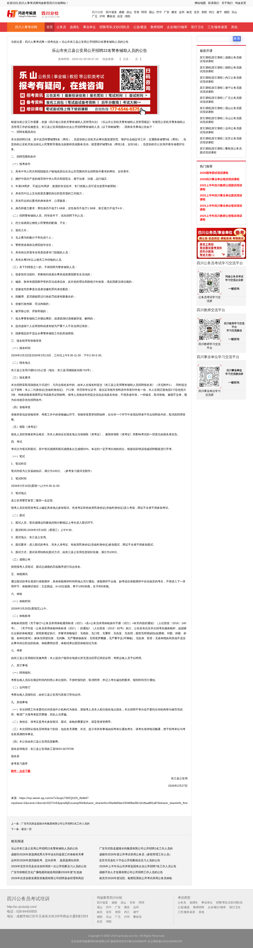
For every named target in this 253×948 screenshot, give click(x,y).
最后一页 (26, 829)
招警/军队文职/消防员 (114, 27)
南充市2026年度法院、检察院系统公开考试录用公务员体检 (135, 878)
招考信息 (53, 41)
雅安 (174, 12)
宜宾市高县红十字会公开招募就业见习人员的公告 (129, 860)
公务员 (61, 27)
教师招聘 (156, 27)
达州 (181, 12)
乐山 (234, 12)
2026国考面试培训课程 (214, 172)
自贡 (120, 16)
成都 (121, 12)
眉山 (151, 12)
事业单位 (89, 27)
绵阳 (127, 16)
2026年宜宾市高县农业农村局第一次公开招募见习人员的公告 (49, 866)
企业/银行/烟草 (177, 27)
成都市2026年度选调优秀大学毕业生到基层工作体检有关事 (47, 854)
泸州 (102, 16)
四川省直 (111, 12)
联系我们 (213, 3)
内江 (211, 12)
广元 (94, 16)
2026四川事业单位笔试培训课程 (219, 179)
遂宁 (219, 12)
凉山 (129, 12)
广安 (166, 12)
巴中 (159, 12)
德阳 (226, 12)
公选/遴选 (140, 27)
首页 (49, 27)
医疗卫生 (197, 27)
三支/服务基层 (217, 27)
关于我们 (227, 3)
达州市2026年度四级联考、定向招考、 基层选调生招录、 (46, 860)
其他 (234, 27)
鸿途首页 (240, 3)
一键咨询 (233, 288)
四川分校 (97, 12)
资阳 (204, 12)
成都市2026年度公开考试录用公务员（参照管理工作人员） (135, 854)
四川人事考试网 (26, 27)
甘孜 (136, 12)
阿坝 (144, 12)
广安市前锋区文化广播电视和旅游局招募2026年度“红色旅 (46, 872)
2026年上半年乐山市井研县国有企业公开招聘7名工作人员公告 (137, 866)
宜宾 (196, 12)
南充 (189, 12)
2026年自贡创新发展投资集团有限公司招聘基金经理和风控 (47, 878)
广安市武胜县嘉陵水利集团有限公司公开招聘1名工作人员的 (55, 823)
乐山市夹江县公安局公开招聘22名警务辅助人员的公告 (44, 848)
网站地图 (200, 3)
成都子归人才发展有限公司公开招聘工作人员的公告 (131, 872)
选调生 (74, 27)
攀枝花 (111, 16)
